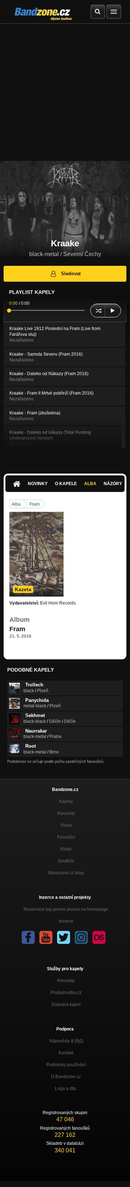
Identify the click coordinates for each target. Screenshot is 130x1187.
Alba (90, 483)
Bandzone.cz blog (66, 872)
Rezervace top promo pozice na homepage (65, 909)
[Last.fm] (98, 937)
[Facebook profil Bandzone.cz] (28, 937)
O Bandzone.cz (66, 1076)
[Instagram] (81, 937)
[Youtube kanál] (45, 937)
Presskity (66, 980)
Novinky (38, 483)
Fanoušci (66, 837)
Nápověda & (66, 1040)
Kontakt (65, 1052)
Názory (113, 483)
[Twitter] (63, 937)
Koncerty (66, 813)
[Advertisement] (65, 92)
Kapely (66, 801)
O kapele (66, 483)
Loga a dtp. (66, 1088)
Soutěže (66, 860)
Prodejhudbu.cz (66, 992)
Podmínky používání (66, 1064)
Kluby (66, 849)
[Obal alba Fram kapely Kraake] (36, 554)
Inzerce (66, 921)
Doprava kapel (66, 1004)
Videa (66, 825)
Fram (35, 504)
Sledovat (71, 273)
